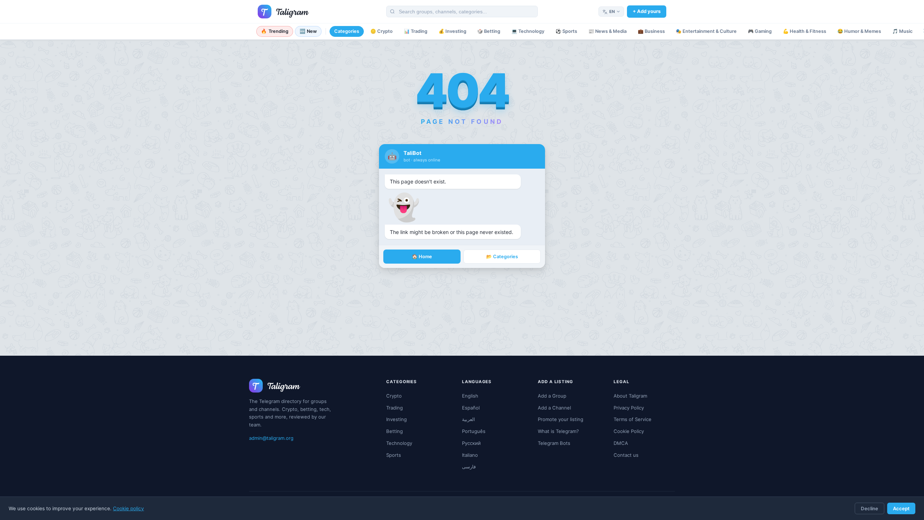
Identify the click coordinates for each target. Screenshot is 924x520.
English (470, 396)
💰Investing (452, 31)
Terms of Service (632, 419)
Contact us (626, 455)
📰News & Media (607, 31)
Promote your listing (560, 419)
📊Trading (415, 31)
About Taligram (630, 396)
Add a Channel (554, 408)
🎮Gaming (760, 31)
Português (473, 431)
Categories (346, 31)
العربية (468, 419)
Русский (471, 443)
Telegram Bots (554, 443)
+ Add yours (647, 11)
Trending (274, 31)
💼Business (651, 31)
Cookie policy (128, 508)
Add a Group (552, 396)
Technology (399, 443)
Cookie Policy (629, 431)
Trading (394, 408)
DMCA (621, 443)
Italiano (470, 455)
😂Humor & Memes (859, 31)
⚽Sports (566, 31)
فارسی (469, 466)
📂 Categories (502, 256)
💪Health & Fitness (804, 31)
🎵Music (902, 31)
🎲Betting (488, 31)
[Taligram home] (283, 11)
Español (471, 408)
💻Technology (527, 31)
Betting (394, 431)
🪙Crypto (381, 31)
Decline (869, 508)
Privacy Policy (629, 408)
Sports (393, 455)
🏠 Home (422, 256)
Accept (901, 508)
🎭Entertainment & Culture (706, 31)
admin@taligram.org (271, 438)
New (308, 31)
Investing (396, 419)
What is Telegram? (558, 431)
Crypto (394, 396)
